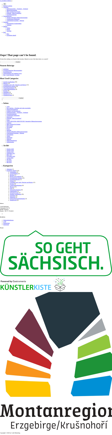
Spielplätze (6, 92)
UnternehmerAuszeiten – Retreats (15, 20)
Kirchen (5, 90)
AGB (8, 106)
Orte (11, 188)
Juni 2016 (9, 160)
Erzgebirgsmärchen (12, 14)
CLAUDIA (5, 0)
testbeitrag (6, 69)
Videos (8, 28)
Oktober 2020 (10, 149)
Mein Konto (10, 126)
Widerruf (9, 139)
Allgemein (9, 169)
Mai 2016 (9, 162)
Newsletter (9, 127)
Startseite (9, 130)
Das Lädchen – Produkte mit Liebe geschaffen (19, 108)
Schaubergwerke (7, 95)
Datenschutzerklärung (12, 109)
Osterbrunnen (13, 191)
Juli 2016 (9, 159)
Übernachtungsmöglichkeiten (17, 198)
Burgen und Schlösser (15, 176)
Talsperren (12, 197)
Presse (8, 29)
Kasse (8, 120)
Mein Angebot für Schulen (13, 11)
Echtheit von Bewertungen (13, 111)
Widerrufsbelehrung (12, 140)
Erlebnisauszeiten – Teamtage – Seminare (17, 9)
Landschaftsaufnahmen (9, 89)
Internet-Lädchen (7, 6)
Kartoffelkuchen (7, 72)
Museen (5, 83)
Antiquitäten (13, 172)
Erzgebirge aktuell (11, 35)
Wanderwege (6, 93)
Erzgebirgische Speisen (9, 86)
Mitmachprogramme (12, 10)
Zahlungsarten (10, 142)
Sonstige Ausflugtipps (9, 82)
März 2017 (9, 155)
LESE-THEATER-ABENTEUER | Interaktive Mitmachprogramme (24, 121)
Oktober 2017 (10, 152)
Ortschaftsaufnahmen (8, 87)
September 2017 (11, 153)
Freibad (12, 181)
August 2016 (10, 158)
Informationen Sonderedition (14, 23)
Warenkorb (9, 137)
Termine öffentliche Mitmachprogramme (17, 17)
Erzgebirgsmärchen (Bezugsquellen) (12, 70)
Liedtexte (9, 25)
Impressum (9, 117)
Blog (8, 34)
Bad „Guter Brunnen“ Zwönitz (11, 75)
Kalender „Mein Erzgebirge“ (14, 13)
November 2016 (11, 156)
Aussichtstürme (14, 173)
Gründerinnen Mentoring (13, 19)
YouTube (9, 31)
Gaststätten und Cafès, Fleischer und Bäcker (14, 85)
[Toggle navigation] (11, 1)
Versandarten (10, 134)
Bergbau (12, 175)
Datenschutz (6, 223)
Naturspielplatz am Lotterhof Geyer (12, 73)
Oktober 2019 (10, 150)
